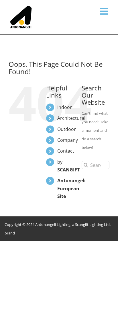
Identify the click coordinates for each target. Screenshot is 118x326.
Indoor (64, 107)
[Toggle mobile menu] (104, 11)
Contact (65, 151)
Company (67, 140)
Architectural (71, 118)
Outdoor (66, 129)
